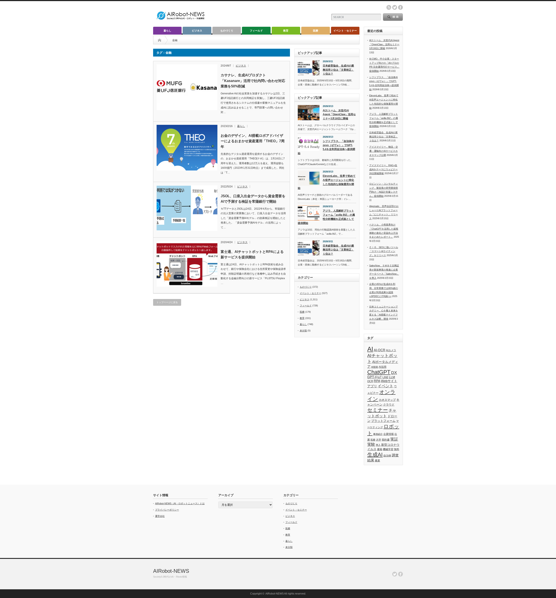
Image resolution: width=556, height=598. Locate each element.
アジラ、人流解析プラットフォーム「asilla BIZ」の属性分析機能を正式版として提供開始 (326, 216)
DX (394, 372)
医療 (315, 30)
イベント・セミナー (345, 30)
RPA (377, 381)
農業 (377, 460)
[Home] (159, 40)
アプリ (372, 386)
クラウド (388, 404)
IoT (379, 377)
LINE (385, 377)
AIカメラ (391, 350)
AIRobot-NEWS (171, 571)
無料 (396, 449)
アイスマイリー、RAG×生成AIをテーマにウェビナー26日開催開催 (383, 169)
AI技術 (374, 367)
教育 (285, 30)
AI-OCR (379, 350)
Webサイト (389, 381)
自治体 (387, 455)
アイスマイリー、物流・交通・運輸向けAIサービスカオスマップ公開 (383, 150)
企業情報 (388, 434)
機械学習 (388, 449)
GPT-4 (372, 377)
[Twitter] (394, 574)
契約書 (386, 439)
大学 (378, 439)
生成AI (375, 455)
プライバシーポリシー (167, 509)
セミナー (377, 410)
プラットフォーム (383, 421)
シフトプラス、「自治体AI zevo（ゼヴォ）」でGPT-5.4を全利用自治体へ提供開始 (326, 147)
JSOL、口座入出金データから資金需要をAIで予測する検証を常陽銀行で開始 (253, 199)
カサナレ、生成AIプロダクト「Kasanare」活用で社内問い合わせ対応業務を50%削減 (253, 80)
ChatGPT (379, 372)
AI (370, 348)
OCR (370, 381)
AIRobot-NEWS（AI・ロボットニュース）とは (180, 503)
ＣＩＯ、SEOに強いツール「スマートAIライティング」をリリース (383, 251)
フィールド (256, 30)
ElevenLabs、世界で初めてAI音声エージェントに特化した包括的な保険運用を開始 (327, 182)
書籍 (379, 449)
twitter (394, 7)
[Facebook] (400, 574)
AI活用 (382, 366)
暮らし (167, 30)
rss (388, 7)
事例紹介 (378, 434)
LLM (392, 377)
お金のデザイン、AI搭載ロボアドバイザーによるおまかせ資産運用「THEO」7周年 (253, 141)
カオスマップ (387, 399)
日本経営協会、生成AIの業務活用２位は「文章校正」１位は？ (338, 69)
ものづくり (226, 30)
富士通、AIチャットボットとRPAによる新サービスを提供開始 (252, 254)
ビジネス (197, 30)
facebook (400, 7)
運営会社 (160, 516)
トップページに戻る (167, 302)
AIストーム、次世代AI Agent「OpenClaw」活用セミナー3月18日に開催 (339, 114)
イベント (385, 386)
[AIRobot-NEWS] (181, 20)
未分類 (303, 330)
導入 (378, 445)
